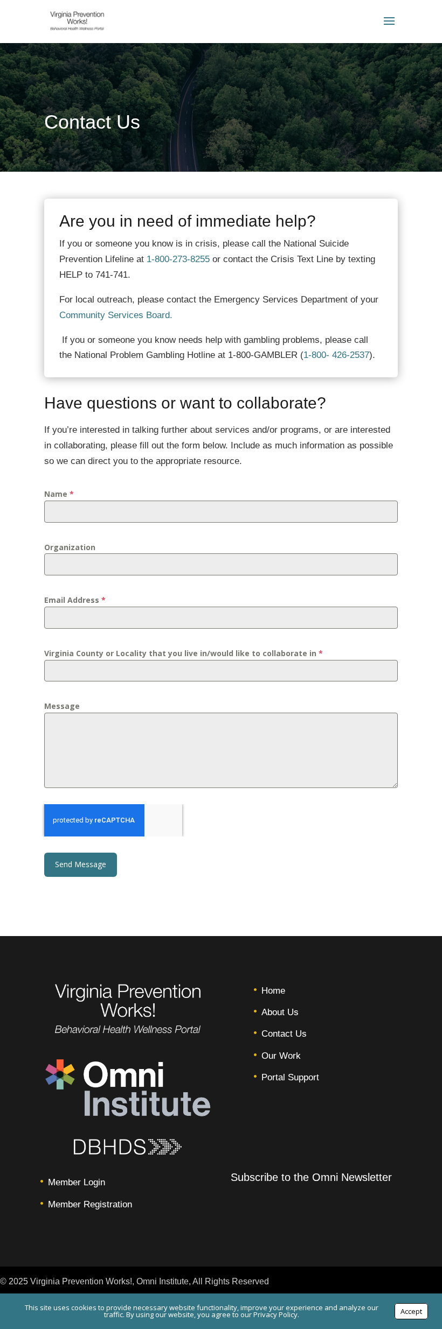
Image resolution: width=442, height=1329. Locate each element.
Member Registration (90, 1204)
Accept (411, 1311)
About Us (280, 1012)
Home (273, 991)
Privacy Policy (275, 1314)
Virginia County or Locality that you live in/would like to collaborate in (183, 653)
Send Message (80, 864)
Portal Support (290, 1077)
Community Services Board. (115, 315)
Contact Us (284, 1034)
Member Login (76, 1182)
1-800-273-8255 (178, 259)
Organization (69, 547)
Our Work (281, 1056)
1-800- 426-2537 (336, 355)
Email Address (75, 600)
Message (62, 706)
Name (59, 494)
